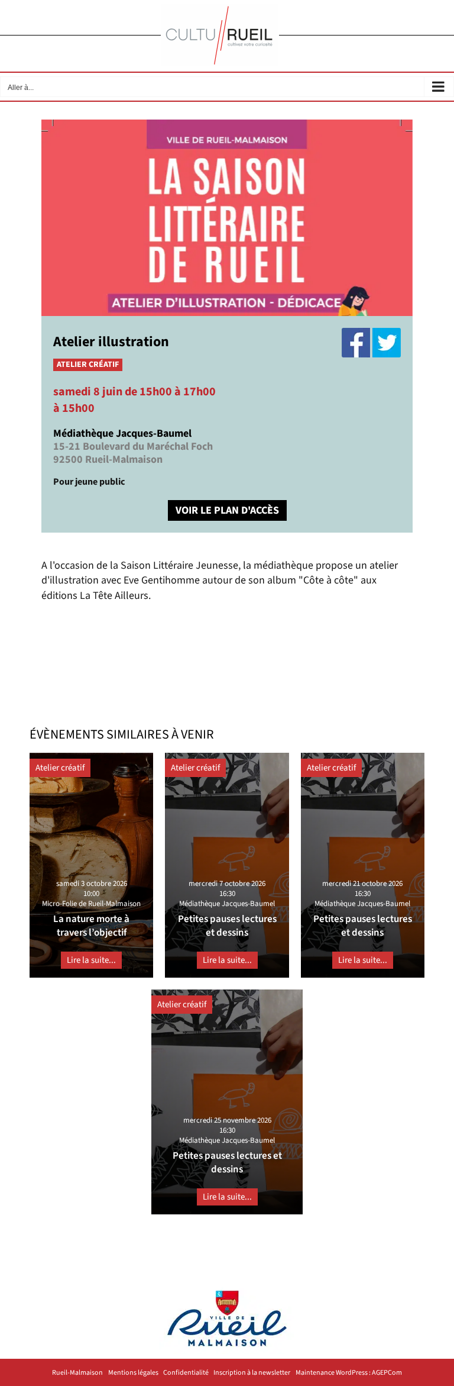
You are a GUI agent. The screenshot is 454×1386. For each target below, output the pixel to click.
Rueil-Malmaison (77, 1373)
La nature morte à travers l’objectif (91, 926)
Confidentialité (186, 1373)
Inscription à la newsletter (251, 1373)
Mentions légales (133, 1373)
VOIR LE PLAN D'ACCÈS (227, 510)
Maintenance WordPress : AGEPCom (349, 1373)
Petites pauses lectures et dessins (227, 926)
